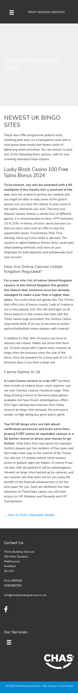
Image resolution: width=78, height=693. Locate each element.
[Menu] (12, 12)
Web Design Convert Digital (57, 686)
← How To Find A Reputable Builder (29, 515)
